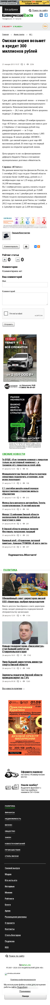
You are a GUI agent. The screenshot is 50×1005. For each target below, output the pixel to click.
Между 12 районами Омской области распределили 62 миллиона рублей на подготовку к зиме (21, 517)
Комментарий (8, 291)
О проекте (10, 923)
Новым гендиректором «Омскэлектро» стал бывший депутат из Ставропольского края (23, 649)
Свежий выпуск (12, 868)
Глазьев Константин (21, 233)
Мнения (8, 892)
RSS (7, 947)
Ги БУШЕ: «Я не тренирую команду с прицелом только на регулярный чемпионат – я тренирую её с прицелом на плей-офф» (25, 462)
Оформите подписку (31, 771)
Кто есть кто (11, 880)
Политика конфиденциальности (23, 980)
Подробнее (22, 987)
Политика (10, 570)
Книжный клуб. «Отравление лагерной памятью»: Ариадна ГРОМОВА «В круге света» (24, 542)
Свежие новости (13, 454)
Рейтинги (9, 899)
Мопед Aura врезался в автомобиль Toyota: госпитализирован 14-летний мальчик (24, 504)
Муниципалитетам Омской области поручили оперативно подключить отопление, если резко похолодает (24, 477)
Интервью (10, 886)
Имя (4, 281)
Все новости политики (12, 688)
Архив (7, 911)
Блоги (8, 905)
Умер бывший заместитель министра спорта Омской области (22, 663)
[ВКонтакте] (35, 246)
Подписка (9, 941)
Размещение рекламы (16, 917)
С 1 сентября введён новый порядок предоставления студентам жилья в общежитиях (20, 491)
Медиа (8, 874)
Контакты (10, 929)
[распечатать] (25, 248)
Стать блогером (13, 935)
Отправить (8, 324)
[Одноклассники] (38, 246)
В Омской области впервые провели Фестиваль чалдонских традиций (20, 530)
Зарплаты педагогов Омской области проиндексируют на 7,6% (22, 676)
